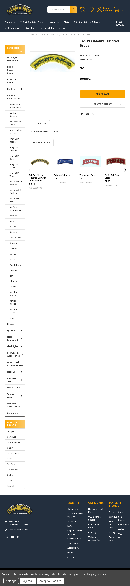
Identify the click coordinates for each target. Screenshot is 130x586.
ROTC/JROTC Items (13, 81)
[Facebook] (82, 114)
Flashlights (12, 346)
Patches (13, 270)
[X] (93, 114)
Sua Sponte (12, 464)
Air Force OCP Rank (16, 200)
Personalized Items (15, 123)
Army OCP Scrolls (14, 166)
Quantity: (85, 79)
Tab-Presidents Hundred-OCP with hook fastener (37, 178)
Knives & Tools (11, 380)
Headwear (12, 372)
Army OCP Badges (14, 140)
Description (39, 123)
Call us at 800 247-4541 (19, 529)
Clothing (11, 89)
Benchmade (12, 470)
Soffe (9, 459)
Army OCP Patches (14, 149)
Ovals (12, 259)
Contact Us (10, 22)
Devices (13, 243)
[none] (52, 62)
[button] (102, 104)
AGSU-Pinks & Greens (16, 132)
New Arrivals (13, 388)
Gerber (10, 475)
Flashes (13, 248)
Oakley (10, 448)
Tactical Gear (11, 395)
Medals (13, 254)
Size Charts (30, 28)
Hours (62, 28)
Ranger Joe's (13, 453)
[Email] (87, 114)
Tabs (12, 318)
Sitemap (71, 557)
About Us (54, 22)
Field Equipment (12, 338)
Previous (30, 170)
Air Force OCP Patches (16, 191)
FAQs (66, 22)
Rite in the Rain (13, 442)
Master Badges (13, 114)
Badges (13, 216)
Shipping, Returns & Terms (87, 22)
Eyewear (11, 330)
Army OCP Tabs (14, 174)
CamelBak (11, 437)
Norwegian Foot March (13, 59)
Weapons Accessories (13, 405)
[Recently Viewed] (83, 9)
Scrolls (13, 287)
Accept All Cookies (50, 581)
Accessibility (47, 28)
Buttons (13, 232)
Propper (10, 431)
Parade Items (15, 265)
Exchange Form (12, 28)
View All (10, 486)
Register (107, 10)
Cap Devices (15, 237)
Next (124, 170)
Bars (12, 221)
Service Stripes (13, 302)
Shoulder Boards (14, 294)
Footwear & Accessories (13, 354)
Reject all (28, 581)
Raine (9, 480)
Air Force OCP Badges (16, 183)
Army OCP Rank (14, 157)
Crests (10, 324)
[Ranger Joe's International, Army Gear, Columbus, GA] (9, 39)
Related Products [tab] (41, 142)
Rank (12, 276)
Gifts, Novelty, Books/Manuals (15, 364)
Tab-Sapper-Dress (88, 175)
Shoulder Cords (14, 311)
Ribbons (13, 281)
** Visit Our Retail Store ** (33, 22)
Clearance (12, 413)
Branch (13, 226)
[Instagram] (18, 537)
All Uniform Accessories (15, 106)
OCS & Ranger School (10, 70)
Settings (11, 581)
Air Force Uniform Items (16, 209)
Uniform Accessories (13, 97)
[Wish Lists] (91, 9)
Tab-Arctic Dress (62, 175)
